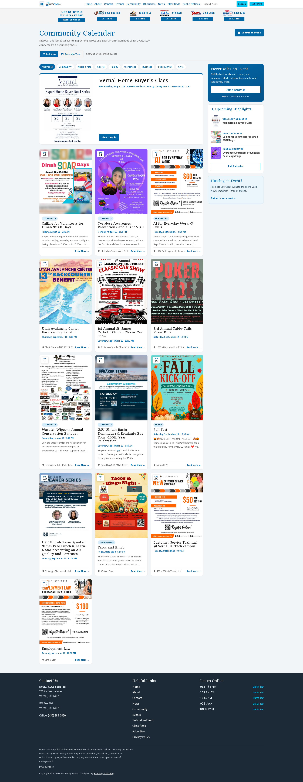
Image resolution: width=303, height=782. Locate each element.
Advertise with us (71, 20)
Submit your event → (223, 198)
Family (114, 66)
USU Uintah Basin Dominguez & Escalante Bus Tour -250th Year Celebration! (120, 435)
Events (136, 715)
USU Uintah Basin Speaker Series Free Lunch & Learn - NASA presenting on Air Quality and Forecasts (64, 547)
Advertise (138, 731)
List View (51, 54)
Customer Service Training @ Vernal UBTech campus (175, 544)
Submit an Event (251, 33)
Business (147, 66)
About (136, 692)
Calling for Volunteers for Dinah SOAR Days (62, 225)
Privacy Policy (141, 737)
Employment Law (56, 648)
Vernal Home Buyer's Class (133, 80)
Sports (101, 66)
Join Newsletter (235, 90)
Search (242, 4)
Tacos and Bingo (111, 547)
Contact (137, 698)
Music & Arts (84, 66)
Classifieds (139, 726)
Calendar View (72, 54)
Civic (180, 66)
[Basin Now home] (53, 4)
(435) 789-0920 (57, 716)
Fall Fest (160, 429)
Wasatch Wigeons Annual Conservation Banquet (62, 431)
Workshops (130, 66)
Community (65, 66)
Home (136, 687)
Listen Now (107, 19)
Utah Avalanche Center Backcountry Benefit (60, 330)
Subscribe (256, 3)
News (135, 704)
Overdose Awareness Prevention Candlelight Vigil (121, 225)
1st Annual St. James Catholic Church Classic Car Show (120, 332)
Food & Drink (165, 66)
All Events (47, 66)
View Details (109, 137)
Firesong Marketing (104, 773)
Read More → (82, 251)
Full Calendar (235, 166)
